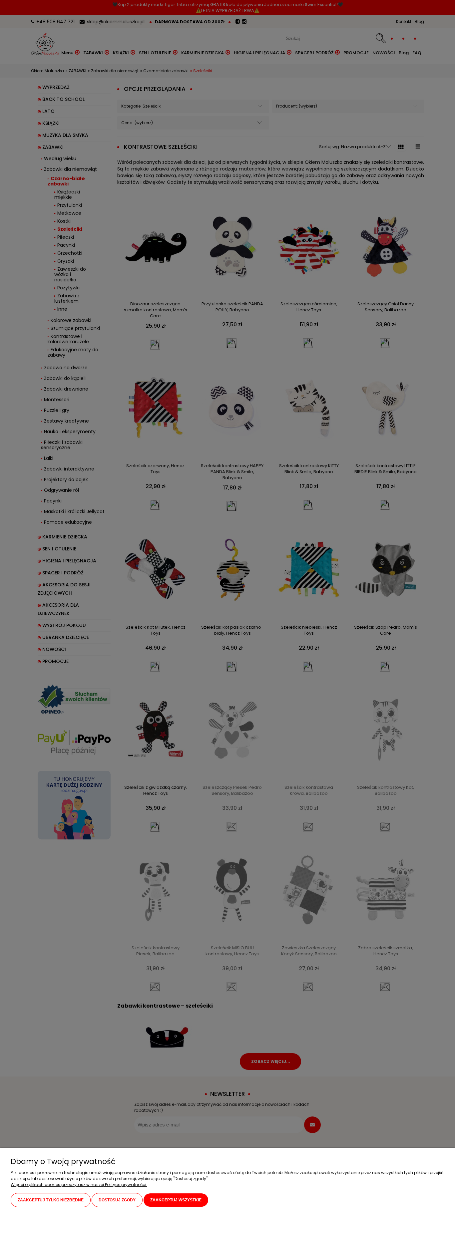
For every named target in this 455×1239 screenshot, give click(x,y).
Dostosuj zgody (117, 1200)
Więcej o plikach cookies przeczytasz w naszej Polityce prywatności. (79, 1184)
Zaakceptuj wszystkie (176, 1200)
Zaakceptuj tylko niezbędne (51, 1200)
